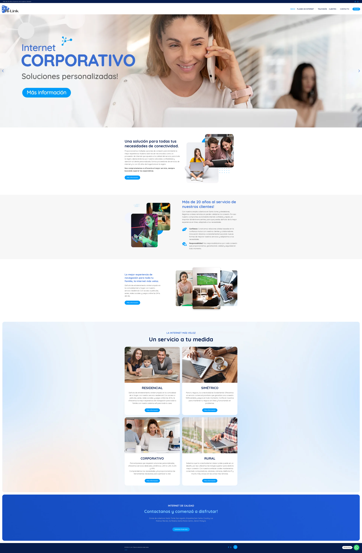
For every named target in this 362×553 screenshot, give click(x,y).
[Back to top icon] (235, 547)
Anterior (3, 71)
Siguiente (359, 71)
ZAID (126, 550)
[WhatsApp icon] (358, 2)
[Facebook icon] (355, 2)
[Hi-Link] (10, 9)
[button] (356, 547)
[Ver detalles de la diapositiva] (181, 70)
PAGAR (356, 9)
